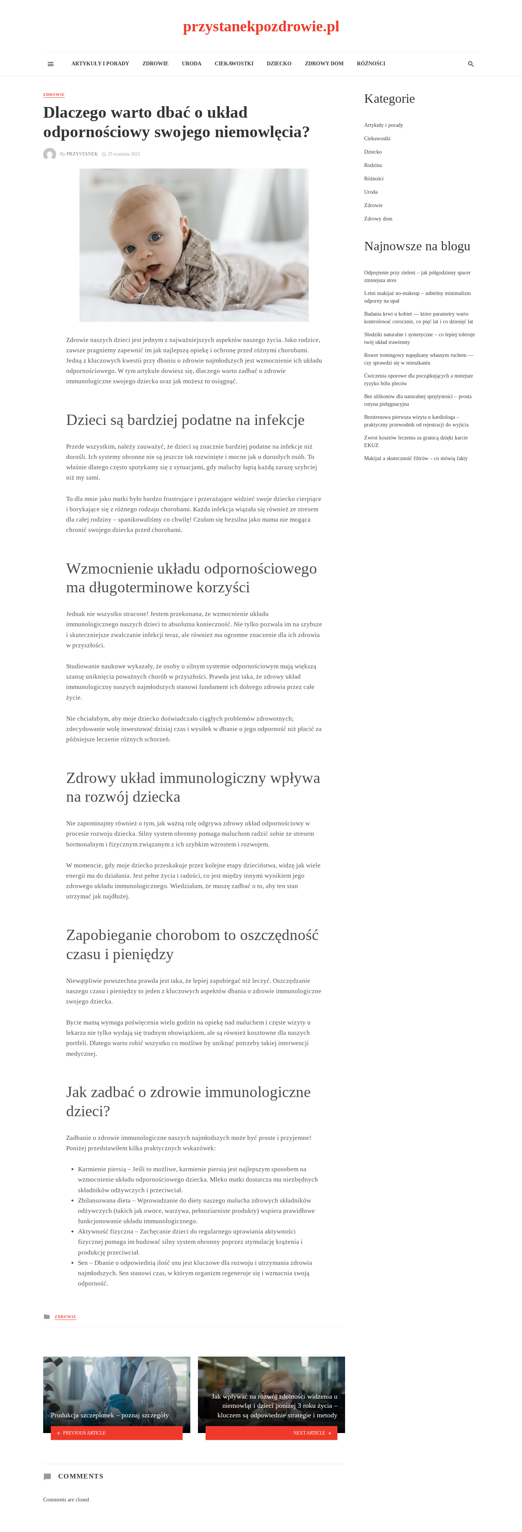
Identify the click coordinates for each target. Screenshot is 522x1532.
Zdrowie (156, 63)
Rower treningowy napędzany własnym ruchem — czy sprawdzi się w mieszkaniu (418, 359)
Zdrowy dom (324, 63)
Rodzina (373, 165)
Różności (371, 63)
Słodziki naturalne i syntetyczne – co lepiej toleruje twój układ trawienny (419, 338)
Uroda (191, 63)
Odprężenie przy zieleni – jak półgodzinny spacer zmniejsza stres (417, 276)
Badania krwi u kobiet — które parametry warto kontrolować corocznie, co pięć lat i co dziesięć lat (418, 317)
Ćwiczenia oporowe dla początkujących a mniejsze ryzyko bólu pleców (418, 379)
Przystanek (82, 154)
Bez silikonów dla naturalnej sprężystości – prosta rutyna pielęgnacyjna (418, 400)
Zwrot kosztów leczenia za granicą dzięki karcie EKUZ (416, 441)
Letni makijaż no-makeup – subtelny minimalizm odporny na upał (417, 297)
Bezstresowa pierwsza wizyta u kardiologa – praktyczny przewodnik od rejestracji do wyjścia (416, 421)
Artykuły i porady (100, 63)
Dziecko (279, 63)
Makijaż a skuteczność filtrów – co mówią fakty (416, 458)
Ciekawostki (234, 63)
